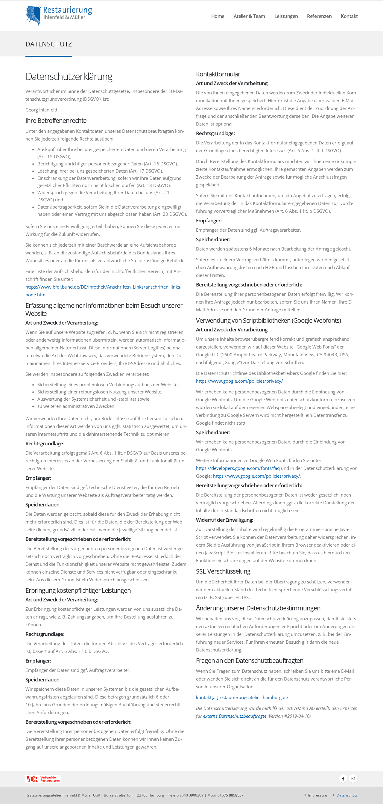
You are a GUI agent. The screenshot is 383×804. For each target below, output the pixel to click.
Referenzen (319, 16)
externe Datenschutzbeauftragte (234, 716)
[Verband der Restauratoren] (43, 779)
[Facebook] (343, 778)
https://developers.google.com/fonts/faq (238, 468)
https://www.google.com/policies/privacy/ (239, 381)
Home (217, 16)
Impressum (317, 795)
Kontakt (349, 16)
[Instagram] (353, 778)
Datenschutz (347, 795)
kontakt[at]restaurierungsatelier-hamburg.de (242, 697)
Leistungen (286, 16)
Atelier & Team (249, 16)
